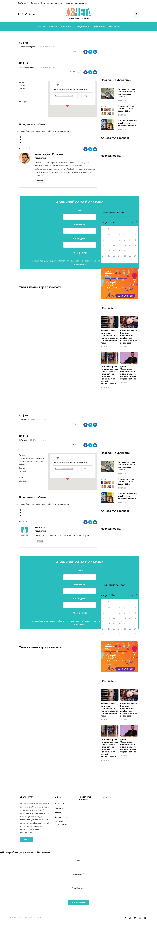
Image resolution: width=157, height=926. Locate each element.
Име (80, 210)
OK (85, 96)
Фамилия (79, 224)
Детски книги (57, 3)
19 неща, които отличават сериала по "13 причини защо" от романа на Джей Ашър (109, 336)
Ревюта (53, 26)
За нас (26, 839)
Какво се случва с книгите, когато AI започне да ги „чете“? (126, 93)
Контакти (35, 3)
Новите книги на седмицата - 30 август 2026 (126, 108)
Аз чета (24, 420)
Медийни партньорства (76, 3)
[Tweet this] (90, 52)
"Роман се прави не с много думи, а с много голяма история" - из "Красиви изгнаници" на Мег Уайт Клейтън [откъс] (109, 375)
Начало (41, 26)
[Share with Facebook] (85, 52)
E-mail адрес (79, 238)
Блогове (113, 26)
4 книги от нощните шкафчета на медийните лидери (127, 123)
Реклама (45, 3)
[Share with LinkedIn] (95, 52)
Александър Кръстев (28, 47)
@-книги (98, 26)
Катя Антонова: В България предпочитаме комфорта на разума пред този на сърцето (128, 336)
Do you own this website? (64, 96)
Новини (65, 26)
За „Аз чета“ (23, 3)
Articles (40, 180)
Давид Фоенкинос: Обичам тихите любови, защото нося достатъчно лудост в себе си (128, 372)
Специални (81, 26)
